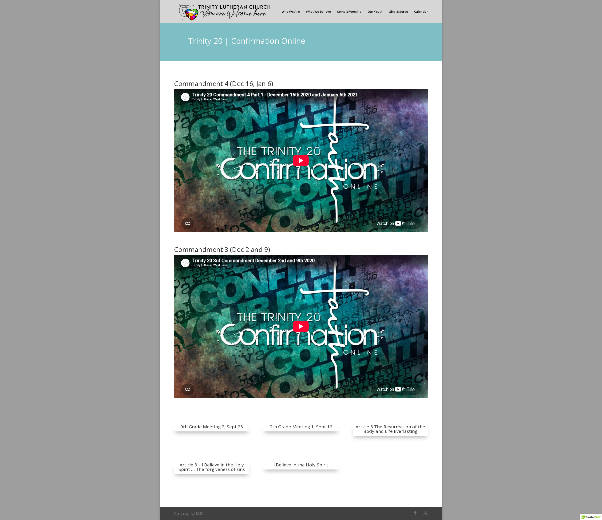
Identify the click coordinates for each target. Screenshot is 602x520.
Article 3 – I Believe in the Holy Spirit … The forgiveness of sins (211, 467)
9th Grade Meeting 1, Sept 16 (301, 427)
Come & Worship (349, 12)
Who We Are (291, 12)
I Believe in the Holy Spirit (300, 465)
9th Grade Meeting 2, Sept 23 (211, 427)
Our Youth (375, 12)
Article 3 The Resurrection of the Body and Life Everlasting (390, 429)
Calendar (421, 12)
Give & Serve (398, 12)
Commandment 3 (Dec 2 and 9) (222, 249)
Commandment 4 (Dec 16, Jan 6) (223, 83)
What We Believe (318, 12)
